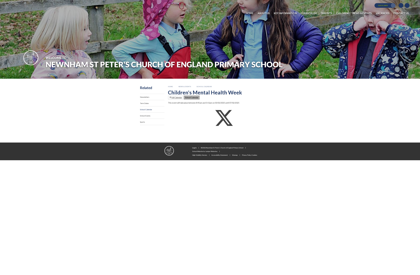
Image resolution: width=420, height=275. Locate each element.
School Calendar (204, 86)
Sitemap (235, 155)
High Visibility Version (199, 155)
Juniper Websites (211, 151)
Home (170, 86)
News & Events (184, 86)
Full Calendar (176, 97)
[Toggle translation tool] (401, 5)
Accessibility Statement (219, 155)
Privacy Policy (246, 155)
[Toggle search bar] (407, 5)
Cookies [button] (254, 155)
